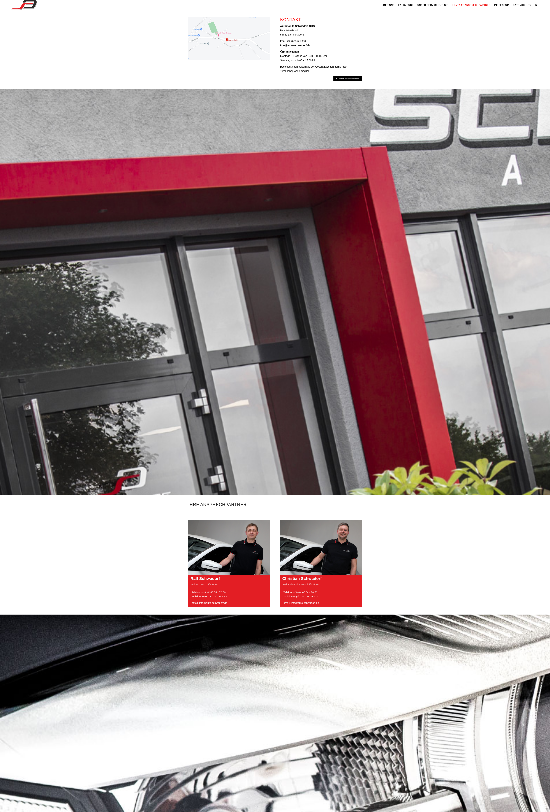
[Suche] (536, 5)
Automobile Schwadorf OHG (297, 26)
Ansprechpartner (223, 504)
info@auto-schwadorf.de (295, 45)
